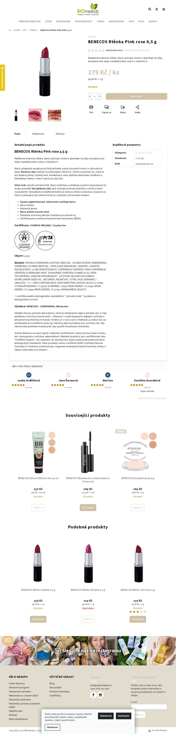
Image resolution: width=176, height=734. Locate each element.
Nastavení (52, 727)
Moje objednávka (18, 719)
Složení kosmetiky (60, 691)
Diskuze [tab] (60, 133)
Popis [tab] (17, 133)
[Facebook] (93, 695)
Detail (36, 508)
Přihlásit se (138, 715)
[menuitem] (30, 21)
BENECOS (92, 37)
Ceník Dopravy (17, 683)
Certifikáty (55, 695)
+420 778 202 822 (99, 688)
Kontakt (13, 715)
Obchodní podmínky (20, 699)
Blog (52, 683)
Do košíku (138, 96)
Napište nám (16, 711)
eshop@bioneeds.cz (101, 685)
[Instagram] (100, 695)
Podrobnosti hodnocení (137, 50)
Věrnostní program (19, 687)
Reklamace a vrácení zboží (23, 695)
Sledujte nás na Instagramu (91, 650)
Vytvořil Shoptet (159, 730)
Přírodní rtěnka (144, 152)
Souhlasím (123, 716)
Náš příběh (55, 687)
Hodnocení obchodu (20, 691)
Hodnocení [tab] (38, 133)
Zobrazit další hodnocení (151, 398)
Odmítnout (106, 716)
